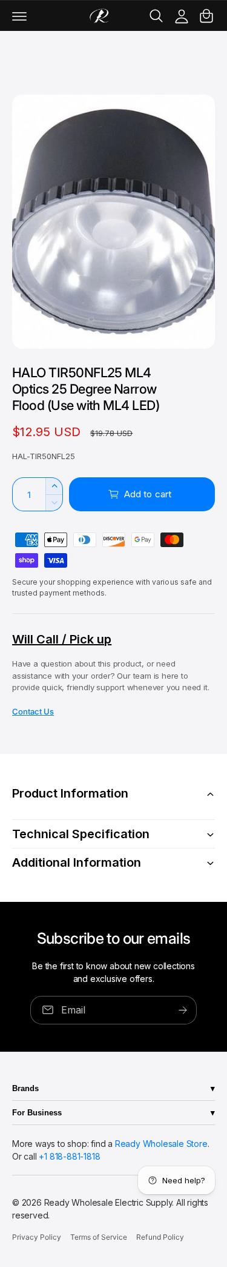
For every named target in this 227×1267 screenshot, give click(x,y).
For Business (37, 1112)
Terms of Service (98, 1237)
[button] (19, 15)
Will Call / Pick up (61, 639)
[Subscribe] (182, 1010)
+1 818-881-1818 (69, 1156)
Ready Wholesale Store (161, 1143)
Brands (25, 1088)
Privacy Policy (36, 1237)
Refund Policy (159, 1237)
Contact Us (33, 711)
